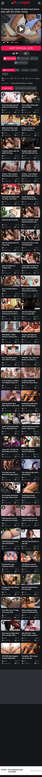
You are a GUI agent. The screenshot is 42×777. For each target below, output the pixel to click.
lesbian (34, 70)
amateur (25, 70)
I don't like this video (16, 53)
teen (5, 74)
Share (36, 58)
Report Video (25, 58)
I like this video (13, 53)
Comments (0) (22, 62)
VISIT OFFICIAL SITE (21, 48)
